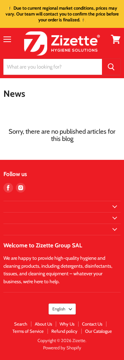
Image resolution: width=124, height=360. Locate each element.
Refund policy (64, 331)
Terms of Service (28, 331)
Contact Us (92, 324)
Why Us (67, 324)
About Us (43, 324)
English (58, 308)
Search (20, 324)
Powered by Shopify (62, 347)
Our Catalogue (98, 331)
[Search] (111, 67)
